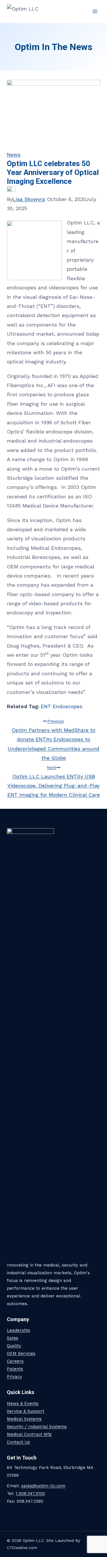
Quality (14, 1345)
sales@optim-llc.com (43, 1485)
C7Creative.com (22, 1547)
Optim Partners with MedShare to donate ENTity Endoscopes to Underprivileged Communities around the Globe (53, 740)
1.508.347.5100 (30, 1493)
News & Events (23, 1403)
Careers (15, 1361)
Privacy (14, 1376)
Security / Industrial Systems (37, 1426)
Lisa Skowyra (29, 199)
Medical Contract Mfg (29, 1434)
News (14, 155)
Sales (12, 1338)
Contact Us (18, 1442)
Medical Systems (24, 1418)
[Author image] (53, 190)
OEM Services (21, 1353)
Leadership (18, 1330)
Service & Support (25, 1411)
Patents (15, 1368)
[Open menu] (95, 11)
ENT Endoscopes (61, 706)
